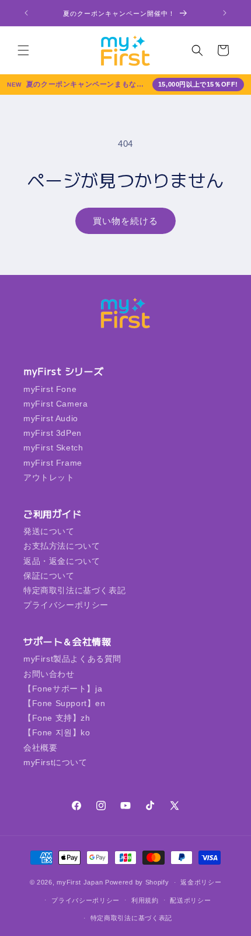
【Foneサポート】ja (62, 688)
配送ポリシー (190, 900)
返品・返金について (61, 561)
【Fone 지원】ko (56, 732)
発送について (49, 531)
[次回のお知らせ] (225, 13)
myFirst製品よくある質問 (72, 658)
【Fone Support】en (64, 703)
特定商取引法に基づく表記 (74, 590)
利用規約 (145, 900)
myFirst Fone (49, 389)
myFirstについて (55, 762)
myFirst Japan (80, 882)
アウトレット (49, 477)
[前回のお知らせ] (26, 13)
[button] (23, 50)
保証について (49, 575)
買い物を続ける (125, 221)
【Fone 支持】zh (56, 717)
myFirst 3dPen (52, 433)
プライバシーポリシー (66, 605)
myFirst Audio (50, 418)
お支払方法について (61, 545)
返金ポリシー (200, 882)
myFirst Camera (55, 403)
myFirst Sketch (53, 447)
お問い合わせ (49, 674)
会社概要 (40, 747)
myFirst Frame (52, 462)
